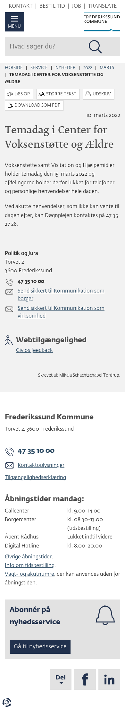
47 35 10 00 (36, 450)
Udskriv (102, 94)
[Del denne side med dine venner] (60, 679)
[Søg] (95, 47)
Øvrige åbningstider (28, 557)
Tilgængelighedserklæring (35, 477)
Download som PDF (37, 105)
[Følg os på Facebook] (85, 679)
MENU (14, 26)
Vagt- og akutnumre (29, 574)
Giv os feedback (34, 350)
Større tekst (61, 94)
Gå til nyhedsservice (40, 647)
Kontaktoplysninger (41, 465)
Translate (102, 6)
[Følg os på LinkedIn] (109, 679)
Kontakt (20, 6)
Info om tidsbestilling (29, 565)
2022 (87, 68)
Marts (107, 68)
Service (39, 68)
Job (76, 6)
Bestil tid (52, 6)
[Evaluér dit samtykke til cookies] (6, 702)
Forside (14, 68)
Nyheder (65, 68)
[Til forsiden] (101, 21)
